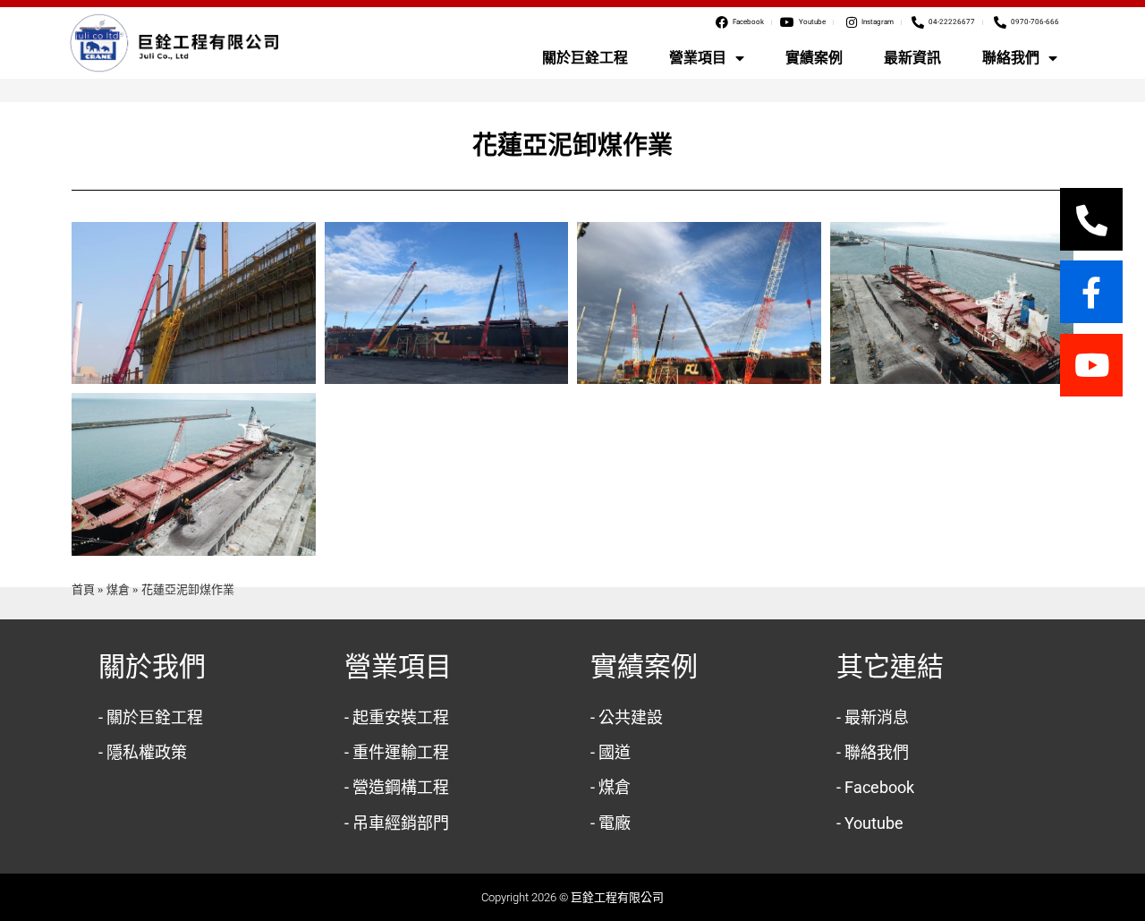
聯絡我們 (1010, 57)
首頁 (83, 589)
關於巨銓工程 (585, 57)
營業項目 (697, 57)
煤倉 (118, 589)
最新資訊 (912, 57)
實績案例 (814, 57)
